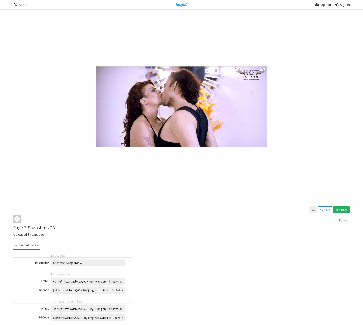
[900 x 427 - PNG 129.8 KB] (313, 209)
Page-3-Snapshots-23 (34, 227)
